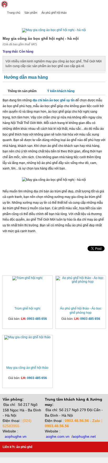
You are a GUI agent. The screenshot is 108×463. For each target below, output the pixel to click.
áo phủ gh (23, 447)
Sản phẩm (30, 12)
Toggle (104, 4)
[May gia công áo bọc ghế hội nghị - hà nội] (54, 30)
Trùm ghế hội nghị (27, 308)
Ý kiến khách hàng (60, 91)
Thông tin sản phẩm (22, 91)
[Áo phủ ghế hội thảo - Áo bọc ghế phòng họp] (80, 279)
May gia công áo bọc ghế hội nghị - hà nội (38, 20)
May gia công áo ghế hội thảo (27, 368)
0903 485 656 (37, 319)
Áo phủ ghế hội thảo (54, 12)
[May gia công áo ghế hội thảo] (27, 337)
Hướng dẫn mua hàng (26, 77)
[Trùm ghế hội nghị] (27, 278)
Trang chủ (13, 12)
